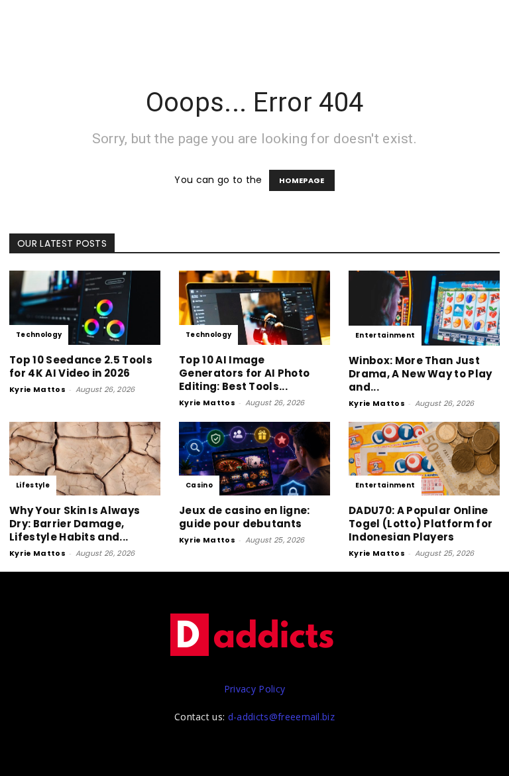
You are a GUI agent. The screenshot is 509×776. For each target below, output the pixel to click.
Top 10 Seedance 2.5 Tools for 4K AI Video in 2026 (80, 366)
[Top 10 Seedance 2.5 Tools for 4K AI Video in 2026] (84, 308)
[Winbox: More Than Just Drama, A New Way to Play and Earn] (424, 308)
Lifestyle (33, 485)
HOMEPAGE (302, 180)
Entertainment (385, 335)
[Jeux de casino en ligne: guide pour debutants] (254, 459)
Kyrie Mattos (37, 389)
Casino (199, 485)
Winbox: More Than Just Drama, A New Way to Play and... (420, 374)
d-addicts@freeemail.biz (281, 716)
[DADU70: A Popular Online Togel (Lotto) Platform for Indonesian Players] (424, 459)
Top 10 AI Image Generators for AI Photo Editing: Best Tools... (244, 373)
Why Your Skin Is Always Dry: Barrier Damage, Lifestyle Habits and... (74, 523)
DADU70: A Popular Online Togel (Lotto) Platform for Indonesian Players (420, 523)
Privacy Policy (254, 688)
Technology (39, 335)
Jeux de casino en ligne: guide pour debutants (244, 517)
